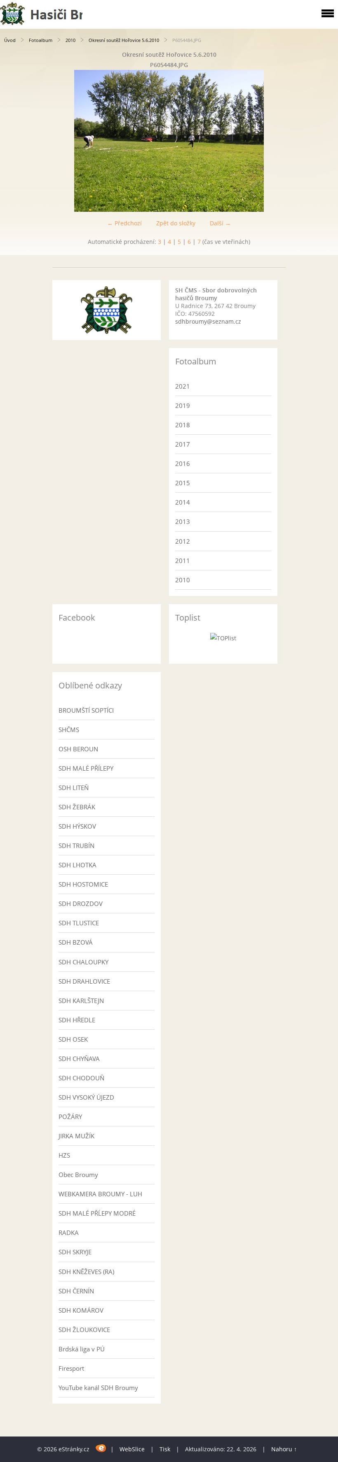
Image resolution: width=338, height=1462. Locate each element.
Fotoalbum (40, 40)
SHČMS (69, 729)
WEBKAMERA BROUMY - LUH (100, 1194)
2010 (70, 40)
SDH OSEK (73, 1039)
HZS (64, 1155)
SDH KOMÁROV (81, 1310)
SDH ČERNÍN (76, 1291)
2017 (182, 444)
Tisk (165, 1449)
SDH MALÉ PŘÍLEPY (86, 768)
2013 (182, 521)
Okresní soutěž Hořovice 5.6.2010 (124, 40)
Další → (220, 223)
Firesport (71, 1368)
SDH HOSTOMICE (83, 884)
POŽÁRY (70, 1116)
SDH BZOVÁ (76, 942)
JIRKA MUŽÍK (76, 1136)
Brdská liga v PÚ (82, 1349)
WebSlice (132, 1449)
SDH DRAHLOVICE (84, 981)
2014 (182, 502)
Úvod (10, 40)
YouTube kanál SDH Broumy (98, 1387)
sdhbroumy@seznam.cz (208, 321)
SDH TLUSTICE (79, 923)
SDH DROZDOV (81, 903)
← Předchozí (124, 223)
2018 (182, 425)
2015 (182, 483)
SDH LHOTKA (77, 865)
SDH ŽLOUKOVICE (84, 1329)
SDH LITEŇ (74, 787)
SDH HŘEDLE (77, 1020)
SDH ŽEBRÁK (77, 807)
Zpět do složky (175, 223)
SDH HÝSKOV (77, 826)
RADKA (69, 1232)
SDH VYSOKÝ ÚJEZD (86, 1097)
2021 (182, 386)
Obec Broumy (78, 1174)
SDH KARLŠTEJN (81, 1000)
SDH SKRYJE (75, 1252)
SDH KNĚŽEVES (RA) (86, 1271)
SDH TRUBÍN (76, 845)
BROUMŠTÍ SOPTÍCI (86, 710)
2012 (182, 541)
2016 (182, 463)
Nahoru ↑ (284, 1449)
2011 (182, 560)
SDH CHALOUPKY (83, 962)
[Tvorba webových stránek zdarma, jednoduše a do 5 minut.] (100, 1447)
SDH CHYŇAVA (79, 1058)
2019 (182, 405)
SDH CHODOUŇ (81, 1078)
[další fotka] (324, 141)
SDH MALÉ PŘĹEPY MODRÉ (97, 1213)
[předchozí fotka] (13, 141)
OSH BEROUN (78, 749)
